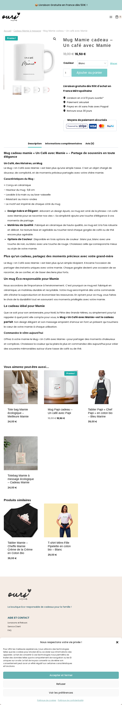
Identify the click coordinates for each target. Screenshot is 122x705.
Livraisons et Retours (17, 622)
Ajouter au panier (89, 72)
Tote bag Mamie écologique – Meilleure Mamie (18, 413)
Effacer (113, 63)
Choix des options (61, 428)
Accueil (7, 30)
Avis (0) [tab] (89, 143)
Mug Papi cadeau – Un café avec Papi (60, 411)
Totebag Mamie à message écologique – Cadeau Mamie (21, 479)
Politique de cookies (46, 700)
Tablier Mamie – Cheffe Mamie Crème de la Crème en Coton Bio (20, 548)
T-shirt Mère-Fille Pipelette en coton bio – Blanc (59, 546)
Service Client (14, 626)
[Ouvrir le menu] (111, 16)
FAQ (9, 630)
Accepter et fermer (61, 675)
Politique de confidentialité (70, 700)
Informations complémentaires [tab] (63, 143)
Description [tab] (35, 143)
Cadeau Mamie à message (27, 30)
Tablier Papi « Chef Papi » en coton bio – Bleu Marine (100, 413)
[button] (117, 642)
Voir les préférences (61, 692)
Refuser (61, 684)
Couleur (68, 63)
